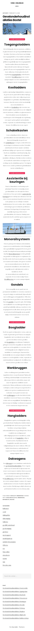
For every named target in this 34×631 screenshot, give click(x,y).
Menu (17, 6)
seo (4, 548)
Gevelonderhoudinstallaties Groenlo (14, 605)
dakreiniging (6, 518)
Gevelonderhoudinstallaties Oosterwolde (15, 588)
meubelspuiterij (7, 538)
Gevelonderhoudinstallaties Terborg (14, 608)
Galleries (5, 522)
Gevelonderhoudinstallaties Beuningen (14, 601)
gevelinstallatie (11, 497)
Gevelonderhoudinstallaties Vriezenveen (15, 598)
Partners (22, 627)
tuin (4, 562)
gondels (11, 302)
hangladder (20, 438)
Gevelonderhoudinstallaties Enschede (14, 595)
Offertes (5, 545)
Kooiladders (15, 107)
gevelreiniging (7, 528)
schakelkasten (10, 142)
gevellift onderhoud (17, 495)
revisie (12, 499)
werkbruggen (11, 395)
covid (4, 512)
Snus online (6, 552)
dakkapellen (6, 515)
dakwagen (9, 463)
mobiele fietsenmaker (9, 542)
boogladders (11, 342)
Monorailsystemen (14, 254)
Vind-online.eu (17, 3)
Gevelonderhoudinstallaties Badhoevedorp (15, 618)
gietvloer (5, 532)
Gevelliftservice (16, 77)
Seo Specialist (13, 627)
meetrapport (7, 535)
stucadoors (6, 555)
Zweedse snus (7, 565)
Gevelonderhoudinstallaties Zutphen (14, 611)
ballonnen (6, 508)
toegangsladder (16, 74)
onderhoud (21, 497)
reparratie (6, 499)
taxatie (5, 558)
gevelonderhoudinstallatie (14, 466)
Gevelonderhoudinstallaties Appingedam (15, 591)
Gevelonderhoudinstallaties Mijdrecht (14, 615)
